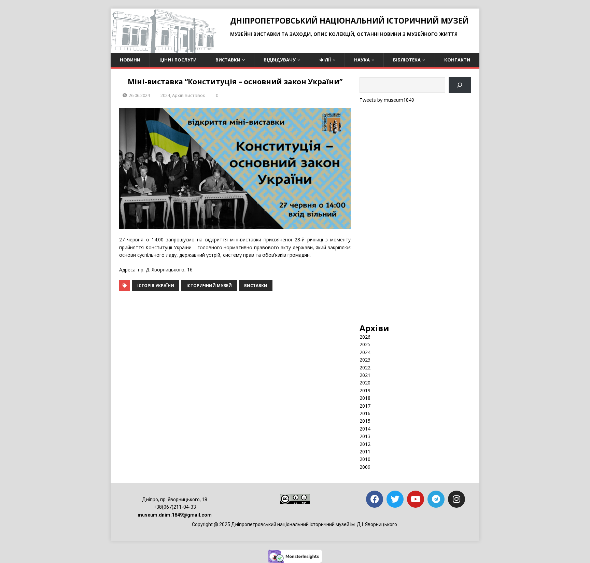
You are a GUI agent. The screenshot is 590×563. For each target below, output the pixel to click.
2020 (365, 382)
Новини (130, 60)
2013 (365, 436)
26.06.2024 (139, 95)
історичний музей (209, 285)
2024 (165, 95)
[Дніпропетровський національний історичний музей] (163, 49)
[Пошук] (460, 85)
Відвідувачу (280, 60)
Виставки (227, 60)
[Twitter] (395, 499)
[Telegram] (436, 499)
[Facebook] (374, 499)
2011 (365, 451)
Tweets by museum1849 (387, 100)
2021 (365, 375)
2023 (365, 359)
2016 (365, 413)
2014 (365, 428)
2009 (365, 467)
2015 (365, 421)
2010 (365, 459)
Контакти (457, 60)
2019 (365, 390)
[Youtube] (415, 499)
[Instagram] (456, 499)
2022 (365, 367)
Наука (362, 60)
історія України (155, 285)
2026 (365, 337)
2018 (365, 398)
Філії (325, 60)
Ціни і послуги (178, 60)
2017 (365, 406)
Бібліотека (407, 60)
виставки (255, 285)
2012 (365, 444)
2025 (365, 344)
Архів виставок (188, 95)
